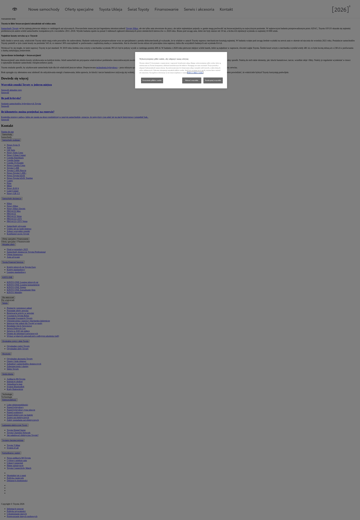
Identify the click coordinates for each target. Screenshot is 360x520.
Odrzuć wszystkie (191, 80)
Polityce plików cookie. (195, 73)
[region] (181, 70)
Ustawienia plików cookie (152, 80)
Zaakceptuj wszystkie (213, 80)
